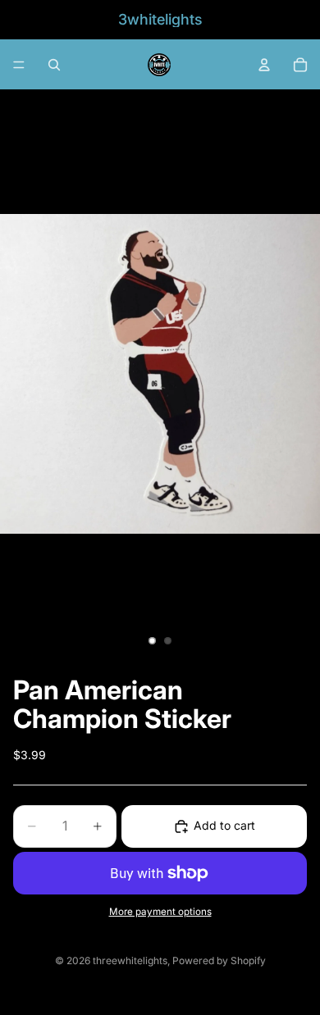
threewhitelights (130, 960)
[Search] (54, 65)
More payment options (160, 911)
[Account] (264, 65)
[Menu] (19, 65)
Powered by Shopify (219, 960)
